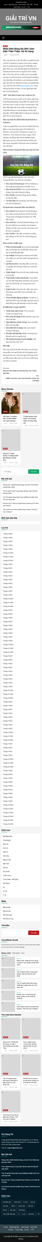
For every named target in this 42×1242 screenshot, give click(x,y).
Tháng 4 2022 (7, 717)
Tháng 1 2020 (7, 801)
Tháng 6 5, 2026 (13, 1087)
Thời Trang (17, 7)
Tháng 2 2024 (7, 637)
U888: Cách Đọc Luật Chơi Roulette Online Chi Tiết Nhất (22, 378)
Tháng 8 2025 (7, 568)
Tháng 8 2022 (7, 702)
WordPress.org (8, 919)
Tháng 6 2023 (7, 667)
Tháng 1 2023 (7, 686)
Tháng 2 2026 (7, 545)
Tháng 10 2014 (8, 824)
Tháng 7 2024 (7, 618)
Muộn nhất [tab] (6, 953)
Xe (4, 887)
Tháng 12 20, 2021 (14, 55)
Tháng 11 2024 (8, 602)
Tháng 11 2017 (8, 809)
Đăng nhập (6, 907)
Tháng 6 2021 (7, 747)
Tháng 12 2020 (8, 759)
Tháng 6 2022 (7, 709)
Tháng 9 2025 (7, 564)
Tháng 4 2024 (7, 629)
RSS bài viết (7, 911)
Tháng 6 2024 (7, 621)
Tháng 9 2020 (7, 770)
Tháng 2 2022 (7, 725)
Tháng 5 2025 (7, 579)
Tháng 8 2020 (7, 774)
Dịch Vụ (5, 844)
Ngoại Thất (7, 860)
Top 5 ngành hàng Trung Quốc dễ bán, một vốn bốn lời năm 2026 (20, 492)
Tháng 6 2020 (7, 782)
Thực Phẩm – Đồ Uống (10, 879)
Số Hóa (36, 4)
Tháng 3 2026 (7, 541)
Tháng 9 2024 (7, 610)
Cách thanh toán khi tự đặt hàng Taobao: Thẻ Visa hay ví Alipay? (20, 511)
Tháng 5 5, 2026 (13, 423)
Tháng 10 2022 (8, 698)
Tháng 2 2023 (7, 683)
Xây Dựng (6, 883)
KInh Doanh (22, 4)
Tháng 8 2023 (7, 660)
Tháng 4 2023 (7, 675)
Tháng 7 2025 (7, 572)
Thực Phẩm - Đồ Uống (9, 1214)
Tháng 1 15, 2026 (33, 425)
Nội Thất (30, 4)
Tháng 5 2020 (7, 786)
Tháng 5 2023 (7, 671)
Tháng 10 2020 (8, 767)
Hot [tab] (23, 953)
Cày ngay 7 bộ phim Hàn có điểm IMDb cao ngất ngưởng (10, 419)
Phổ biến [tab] (16, 953)
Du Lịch (5, 848)
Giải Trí (5, 46)
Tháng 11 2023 (8, 648)
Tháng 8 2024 (7, 614)
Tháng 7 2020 (7, 778)
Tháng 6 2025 (7, 576)
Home (6, 4)
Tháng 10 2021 (8, 740)
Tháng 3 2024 (7, 633)
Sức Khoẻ (6, 871)
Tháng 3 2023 (7, 679)
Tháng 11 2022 (8, 694)
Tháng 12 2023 (8, 644)
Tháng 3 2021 (7, 751)
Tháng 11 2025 (8, 556)
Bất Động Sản (13, 4)
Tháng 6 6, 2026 (33, 1050)
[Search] (38, 37)
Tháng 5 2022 (7, 713)
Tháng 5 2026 (7, 537)
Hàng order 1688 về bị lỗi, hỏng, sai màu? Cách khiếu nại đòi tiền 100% (20, 486)
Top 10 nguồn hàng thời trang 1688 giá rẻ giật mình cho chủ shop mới (20, 498)
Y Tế (28, 7)
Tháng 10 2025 (8, 560)
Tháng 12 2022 (8, 690)
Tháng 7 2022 (7, 705)
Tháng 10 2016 (8, 816)
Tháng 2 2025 (7, 591)
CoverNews (30, 1236)
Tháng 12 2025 (8, 553)
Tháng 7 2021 (7, 744)
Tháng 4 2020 (7, 789)
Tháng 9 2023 (7, 656)
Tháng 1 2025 (7, 595)
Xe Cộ (23, 7)
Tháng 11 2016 (8, 812)
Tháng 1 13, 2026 (13, 462)
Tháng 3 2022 (7, 721)
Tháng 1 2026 (7, 549)
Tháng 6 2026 (7, 534)
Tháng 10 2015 (8, 820)
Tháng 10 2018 (8, 805)
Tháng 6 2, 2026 (13, 1121)
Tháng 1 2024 (7, 641)
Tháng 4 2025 (7, 583)
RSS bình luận (7, 915)
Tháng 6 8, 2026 (13, 1050)
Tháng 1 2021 (7, 755)
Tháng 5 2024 (7, 625)
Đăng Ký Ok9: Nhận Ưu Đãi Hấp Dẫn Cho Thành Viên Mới (20, 370)
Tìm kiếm (5, 925)
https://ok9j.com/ (26, 86)
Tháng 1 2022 (7, 728)
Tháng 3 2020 (7, 793)
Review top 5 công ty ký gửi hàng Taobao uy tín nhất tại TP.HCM (21, 504)
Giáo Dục (6, 856)
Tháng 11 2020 (8, 763)
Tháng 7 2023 (7, 663)
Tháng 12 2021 (8, 732)
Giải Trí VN (21, 18)
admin (6, 55)
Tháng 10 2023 (8, 652)
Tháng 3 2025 (7, 587)
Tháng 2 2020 (7, 797)
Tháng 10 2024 (8, 606)
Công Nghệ (7, 840)
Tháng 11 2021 (8, 736)
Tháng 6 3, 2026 (33, 1085)
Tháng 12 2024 (8, 599)
